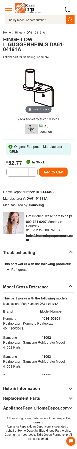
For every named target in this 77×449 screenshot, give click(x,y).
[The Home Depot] (28, 8)
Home (7, 32)
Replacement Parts (21, 398)
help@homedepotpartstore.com (49, 237)
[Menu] (8, 8)
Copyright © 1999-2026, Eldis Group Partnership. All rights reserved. (38, 436)
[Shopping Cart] (69, 8)
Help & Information (21, 388)
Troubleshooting (19, 252)
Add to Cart (53, 172)
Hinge (19, 32)
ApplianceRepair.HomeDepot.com (36, 408)
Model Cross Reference (26, 287)
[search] (70, 19)
